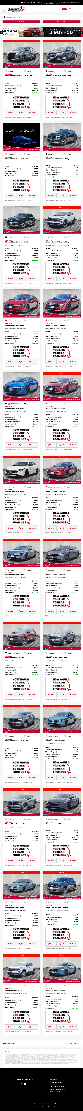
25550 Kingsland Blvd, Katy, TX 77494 (70, 2)
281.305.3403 (25, 2)
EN (66, 9)
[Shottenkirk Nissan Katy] (13, 9)
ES (72, 9)
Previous (1, 32)
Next (81, 32)
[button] (39, 53)
